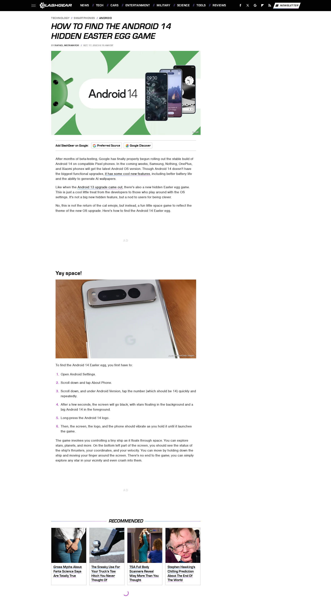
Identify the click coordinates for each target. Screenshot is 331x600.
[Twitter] (247, 5)
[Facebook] (240, 5)
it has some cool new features (127, 174)
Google (195, 132)
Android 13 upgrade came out (100, 187)
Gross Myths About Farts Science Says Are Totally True (67, 571)
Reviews (219, 5)
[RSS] (269, 5)
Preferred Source (108, 145)
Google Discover (140, 145)
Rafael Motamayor (67, 45)
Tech (100, 5)
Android (105, 18)
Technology (60, 18)
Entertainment (137, 5)
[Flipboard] (262, 5)
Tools (201, 5)
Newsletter (289, 5)
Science (183, 5)
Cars (114, 5)
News (84, 5)
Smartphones (84, 18)
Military (163, 5)
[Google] (255, 5)
